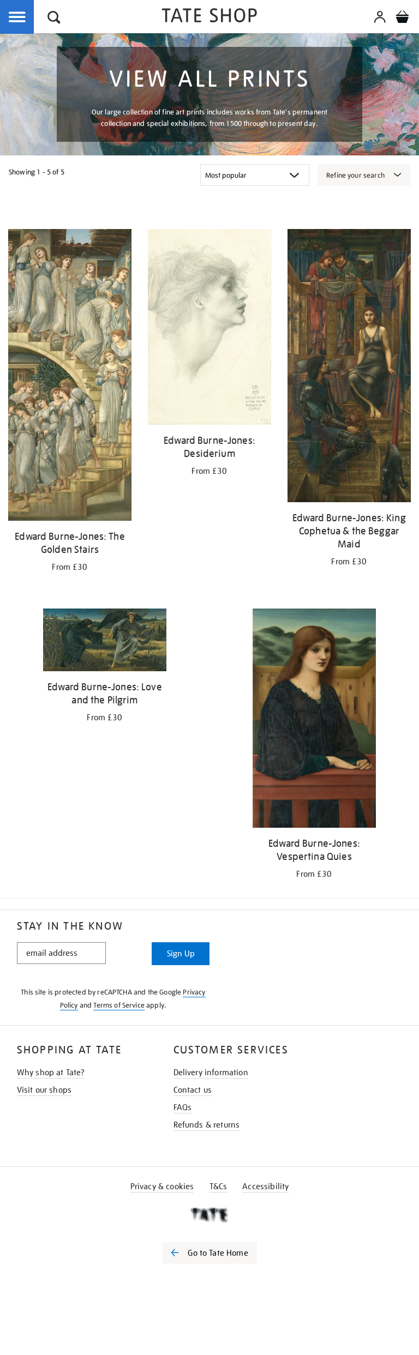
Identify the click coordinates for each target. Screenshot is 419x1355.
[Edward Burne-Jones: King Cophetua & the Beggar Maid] (349, 367)
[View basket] (402, 18)
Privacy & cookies (162, 1186)
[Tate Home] (209, 1215)
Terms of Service (119, 1005)
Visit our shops (44, 1090)
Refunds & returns (206, 1124)
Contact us (192, 1090)
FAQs (182, 1107)
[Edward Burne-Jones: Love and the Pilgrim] (104, 642)
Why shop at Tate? (51, 1072)
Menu (17, 17)
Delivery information (210, 1072)
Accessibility (265, 1186)
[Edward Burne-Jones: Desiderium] (209, 329)
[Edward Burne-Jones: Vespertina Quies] (314, 720)
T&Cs (219, 1186)
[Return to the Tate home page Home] (209, 17)
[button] (54, 19)
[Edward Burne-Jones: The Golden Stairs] (69, 377)
